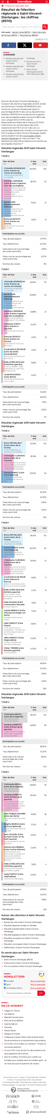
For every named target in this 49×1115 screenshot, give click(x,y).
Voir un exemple (37, 981)
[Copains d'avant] (13, 1106)
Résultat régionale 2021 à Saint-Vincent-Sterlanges (14, 61)
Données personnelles (11, 1082)
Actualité (10, 981)
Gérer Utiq (42, 1082)
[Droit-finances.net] (36, 1101)
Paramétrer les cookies (29, 1082)
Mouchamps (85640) (29, 35)
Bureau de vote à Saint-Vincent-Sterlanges (23, 922)
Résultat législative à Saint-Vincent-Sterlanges (24, 935)
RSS (28, 1080)
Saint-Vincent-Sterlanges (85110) (18, 959)
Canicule (8, 1027)
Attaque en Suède (12, 1034)
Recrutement (37, 1080)
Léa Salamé (9, 1014)
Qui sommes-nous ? (10, 1077)
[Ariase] (13, 1112)
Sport (8, 984)
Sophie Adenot (11, 1024)
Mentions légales (9, 1085)
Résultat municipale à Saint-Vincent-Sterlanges (25, 944)
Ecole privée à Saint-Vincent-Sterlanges (21, 963)
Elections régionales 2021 (17, 6)
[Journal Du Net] (13, 1101)
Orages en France (12, 1011)
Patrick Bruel (10, 1030)
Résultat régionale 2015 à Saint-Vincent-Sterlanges (14, 68)
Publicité (42, 1077)
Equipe (22, 1077)
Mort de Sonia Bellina (13, 1020)
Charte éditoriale (32, 1077)
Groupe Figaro (21, 1085)
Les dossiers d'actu (14, 988)
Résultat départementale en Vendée (20, 925)
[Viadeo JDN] (36, 1106)
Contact (10, 1080)
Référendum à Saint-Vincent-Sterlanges (22, 947)
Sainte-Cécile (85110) (21, 32)
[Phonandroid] (36, 1112)
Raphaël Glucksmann (14, 1017)
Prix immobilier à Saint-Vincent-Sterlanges (23, 966)
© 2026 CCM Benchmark (37, 1085)
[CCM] (36, 1096)
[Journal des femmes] (13, 1096)
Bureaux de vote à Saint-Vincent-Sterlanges (34, 64)
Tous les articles (20, 1080)
